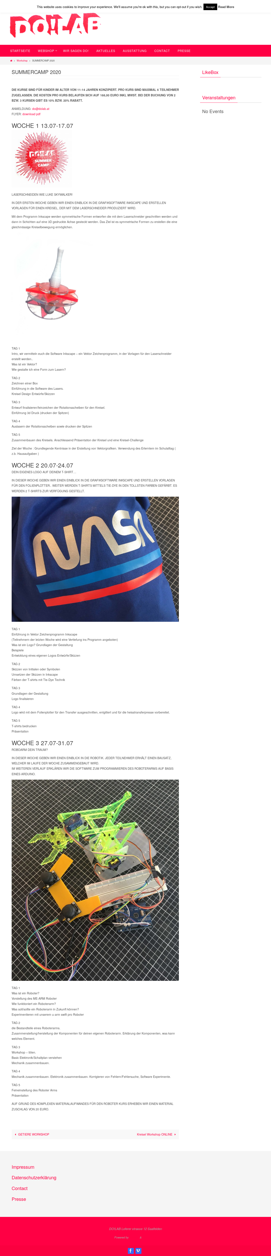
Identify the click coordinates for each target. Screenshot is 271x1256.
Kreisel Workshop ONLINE (155, 1134)
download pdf (31, 114)
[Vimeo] (138, 1250)
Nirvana (134, 1237)
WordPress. (149, 1237)
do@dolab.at (40, 109)
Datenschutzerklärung (34, 1177)
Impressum (23, 1166)
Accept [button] (210, 7)
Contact (20, 1188)
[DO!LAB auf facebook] (130, 1250)
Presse (19, 1199)
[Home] (11, 60)
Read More (226, 6)
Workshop (22, 60)
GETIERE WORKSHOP (33, 1134)
